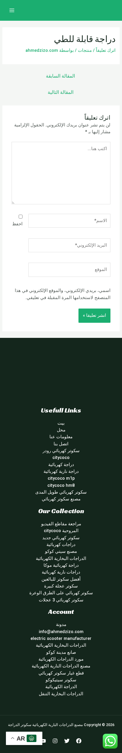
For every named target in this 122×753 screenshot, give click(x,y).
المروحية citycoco (61, 530)
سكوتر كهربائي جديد (61, 537)
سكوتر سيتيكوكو (61, 680)
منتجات (85, 50)
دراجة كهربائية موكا (61, 565)
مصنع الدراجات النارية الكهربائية (61, 666)
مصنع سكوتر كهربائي (61, 499)
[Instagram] (55, 741)
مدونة (61, 624)
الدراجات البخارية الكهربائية (61, 558)
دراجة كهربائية (61, 464)
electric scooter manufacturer (61, 638)
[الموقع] (69, 271)
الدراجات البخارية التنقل (61, 693)
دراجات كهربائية (61, 544)
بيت (61, 423)
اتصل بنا (61, 444)
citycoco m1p (61, 478)
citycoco (61, 457)
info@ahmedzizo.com (61, 631)
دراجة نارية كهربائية (61, 471)
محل (61, 430)
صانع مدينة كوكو (61, 652)
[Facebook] (78, 741)
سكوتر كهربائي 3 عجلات (61, 600)
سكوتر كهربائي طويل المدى (61, 492)
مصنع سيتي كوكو (61, 551)
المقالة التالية (60, 92)
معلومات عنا (61, 436)
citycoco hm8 (61, 485)
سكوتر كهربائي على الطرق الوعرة (61, 592)
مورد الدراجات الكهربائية (61, 659)
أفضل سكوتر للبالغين (61, 579)
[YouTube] (43, 741)
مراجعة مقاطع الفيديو (61, 523)
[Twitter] (67, 741)
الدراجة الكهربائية (61, 686)
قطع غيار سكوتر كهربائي (61, 673)
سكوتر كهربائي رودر (61, 450)
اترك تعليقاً (105, 50)
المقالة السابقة (60, 76)
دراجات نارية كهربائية (61, 572)
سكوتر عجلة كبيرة (61, 586)
